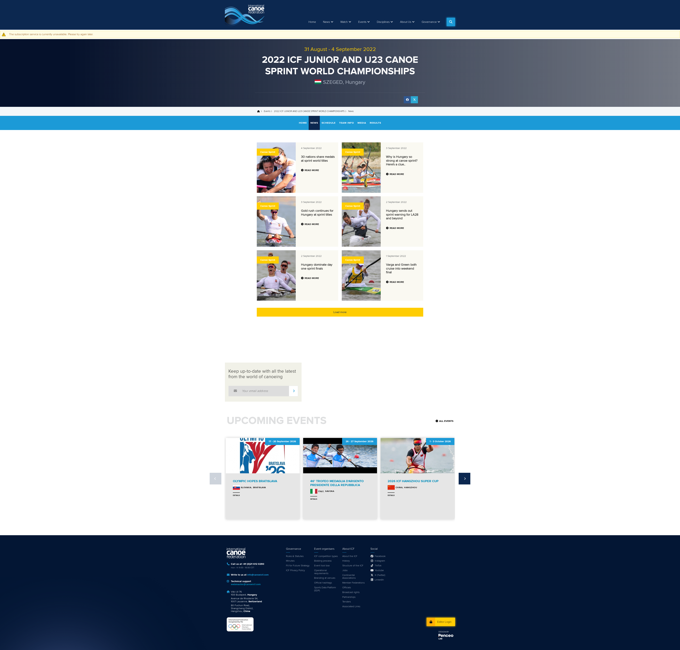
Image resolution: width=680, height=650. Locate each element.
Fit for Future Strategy (298, 565)
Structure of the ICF (352, 565)
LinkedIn (379, 580)
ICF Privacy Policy (295, 570)
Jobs (344, 570)
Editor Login (444, 621)
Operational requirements (321, 572)
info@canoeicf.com (258, 575)
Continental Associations (349, 576)
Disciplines (383, 22)
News (326, 22)
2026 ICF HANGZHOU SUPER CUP (413, 481)
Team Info (346, 123)
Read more (312, 170)
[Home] (245, 15)
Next (464, 478)
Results (375, 123)
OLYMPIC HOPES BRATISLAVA (255, 481)
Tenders (346, 601)
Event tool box (322, 565)
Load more (340, 312)
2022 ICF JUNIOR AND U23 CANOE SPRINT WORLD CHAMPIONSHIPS (309, 111)
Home (312, 22)
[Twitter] (414, 99)
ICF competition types (326, 556)
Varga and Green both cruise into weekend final (401, 268)
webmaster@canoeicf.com (246, 584)
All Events (446, 421)
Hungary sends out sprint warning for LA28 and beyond (402, 214)
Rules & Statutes (295, 556)
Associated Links (351, 606)
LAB (440, 639)
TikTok (378, 565)
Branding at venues (324, 578)
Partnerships (348, 597)
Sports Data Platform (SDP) (325, 589)
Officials (346, 587)
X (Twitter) (380, 575)
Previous (215, 478)
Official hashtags (323, 583)
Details (236, 495)
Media (362, 123)
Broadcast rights (350, 592)
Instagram (380, 561)
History (346, 561)
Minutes (290, 561)
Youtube (379, 570)
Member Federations (353, 583)
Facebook (380, 556)
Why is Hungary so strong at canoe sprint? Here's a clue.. (401, 160)
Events (267, 111)
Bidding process (323, 561)
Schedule (329, 123)
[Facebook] (407, 99)
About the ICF (349, 556)
